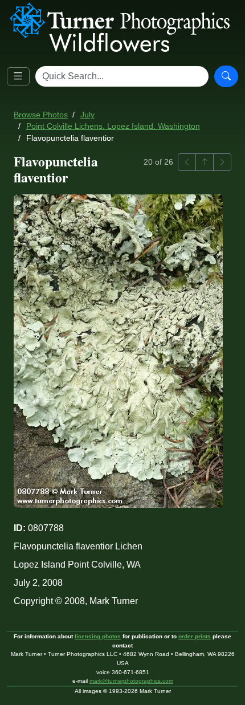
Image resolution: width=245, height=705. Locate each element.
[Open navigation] (18, 76)
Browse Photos (41, 115)
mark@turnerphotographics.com (131, 681)
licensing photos (98, 636)
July (87, 115)
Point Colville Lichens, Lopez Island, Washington (113, 126)
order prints (194, 636)
